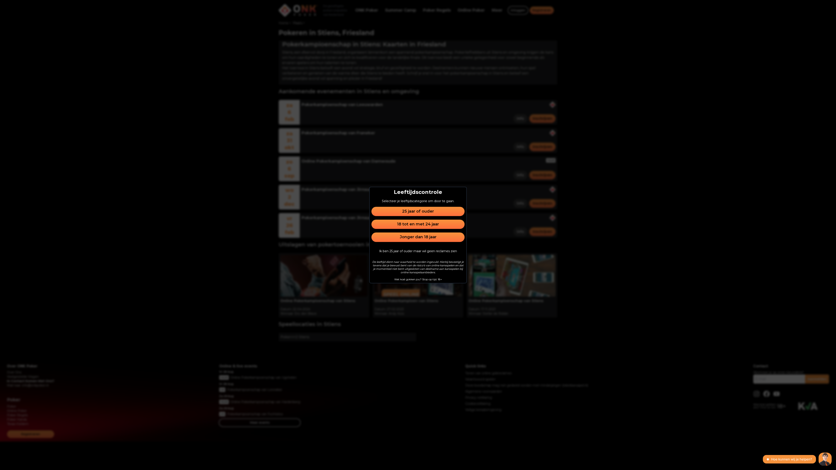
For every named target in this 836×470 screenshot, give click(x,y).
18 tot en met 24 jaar (418, 224)
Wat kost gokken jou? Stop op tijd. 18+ (418, 279)
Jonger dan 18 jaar (418, 237)
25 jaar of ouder (418, 211)
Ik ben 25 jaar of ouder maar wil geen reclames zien (418, 251)
